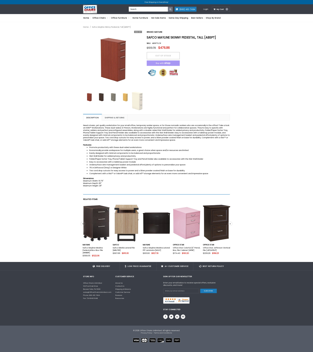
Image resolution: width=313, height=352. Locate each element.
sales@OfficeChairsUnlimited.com (97, 292)
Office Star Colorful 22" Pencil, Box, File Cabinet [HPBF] (186, 249)
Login (205, 9)
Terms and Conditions (163, 333)
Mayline (158, 32)
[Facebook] (165, 316)
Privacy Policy (146, 333)
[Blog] (183, 316)
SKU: (149, 43)
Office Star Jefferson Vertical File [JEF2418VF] (216, 249)
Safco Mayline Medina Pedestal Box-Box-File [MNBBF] (93, 250)
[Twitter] (171, 316)
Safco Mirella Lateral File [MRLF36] (124, 249)
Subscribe (208, 291)
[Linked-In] (177, 316)
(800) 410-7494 (187, 9)
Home (86, 27)
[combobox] (151, 9)
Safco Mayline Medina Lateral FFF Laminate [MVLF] (156, 249)
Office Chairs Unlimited (151, 330)
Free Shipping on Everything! (156, 2)
